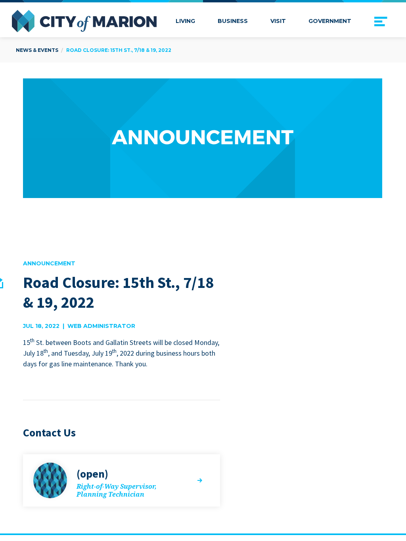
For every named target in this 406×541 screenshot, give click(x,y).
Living (185, 21)
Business (233, 21)
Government (329, 21)
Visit (278, 21)
